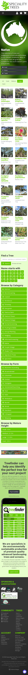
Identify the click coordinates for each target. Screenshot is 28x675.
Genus (17, 621)
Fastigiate (7, 383)
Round (6, 402)
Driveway (7, 305)
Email (5, 67)
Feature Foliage (9, 320)
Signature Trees (10, 355)
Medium (13, 81)
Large (20, 81)
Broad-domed (9, 371)
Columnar (8, 375)
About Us (17, 635)
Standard (7, 410)
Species (18, 623)
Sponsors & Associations (8, 583)
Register (3, 637)
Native (6, 343)
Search (7, 263)
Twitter (5, 615)
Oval (6, 391)
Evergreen (8, 308)
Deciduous (8, 301)
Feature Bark (9, 312)
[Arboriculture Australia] (3, 589)
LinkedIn (5, 620)
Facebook (5, 613)
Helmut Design (15, 669)
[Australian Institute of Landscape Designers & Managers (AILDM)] (13, 589)
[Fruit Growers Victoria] (5, 601)
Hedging (7, 336)
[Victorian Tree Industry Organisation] (19, 589)
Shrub (6, 406)
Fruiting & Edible (10, 328)
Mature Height (20, 618)
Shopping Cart (5, 639)
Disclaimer (18, 647)
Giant (3, 84)
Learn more (14, 572)
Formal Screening (10, 324)
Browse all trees (16, 263)
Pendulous (8, 399)
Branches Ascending (11, 368)
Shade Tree (8, 351)
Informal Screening (11, 339)
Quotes (3, 640)
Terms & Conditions (20, 644)
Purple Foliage (9, 347)
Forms (17, 626)
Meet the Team (19, 637)
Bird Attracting (9, 293)
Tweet (6, 73)
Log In (3, 635)
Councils (18, 630)
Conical (7, 379)
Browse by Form (10, 364)
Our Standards (19, 640)
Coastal (7, 297)
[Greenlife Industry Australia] (9, 595)
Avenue (7, 289)
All (3, 81)
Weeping (7, 418)
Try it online (14, 492)
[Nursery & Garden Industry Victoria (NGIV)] (8, 589)
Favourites (4, 642)
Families (18, 620)
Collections (19, 616)
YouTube (5, 618)
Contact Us (18, 649)
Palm (6, 395)
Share (5, 70)
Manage (17, 650)
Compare (18, 615)
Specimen (7, 359)
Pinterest (5, 621)
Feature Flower (9, 316)
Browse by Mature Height (11, 424)
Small (7, 81)
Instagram (6, 616)
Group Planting (9, 332)
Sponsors (18, 642)
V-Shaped (7, 414)
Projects (18, 628)
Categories (19, 625)
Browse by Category (12, 285)
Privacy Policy (19, 645)
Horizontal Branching (12, 387)
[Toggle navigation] (3, 13)
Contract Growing (20, 639)
